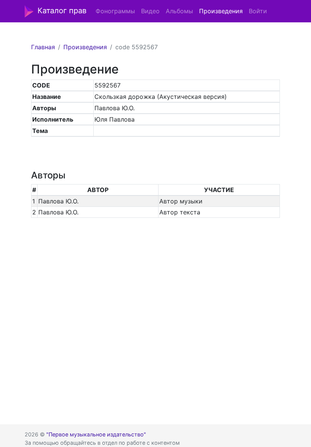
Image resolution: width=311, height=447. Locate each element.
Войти (258, 11)
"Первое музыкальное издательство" (96, 434)
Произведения (221, 11)
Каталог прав (62, 10)
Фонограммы (115, 11)
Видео (150, 11)
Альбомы (179, 11)
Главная (43, 47)
